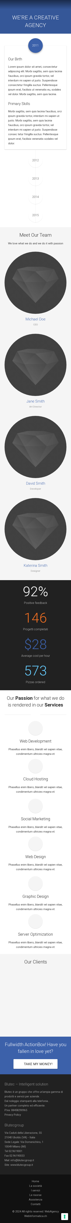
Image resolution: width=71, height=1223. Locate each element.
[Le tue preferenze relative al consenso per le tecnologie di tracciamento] (64, 1216)
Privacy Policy (13, 1114)
